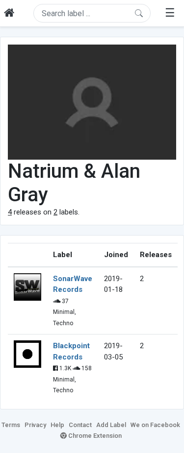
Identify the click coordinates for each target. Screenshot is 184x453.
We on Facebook (155, 425)
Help (57, 425)
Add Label (111, 425)
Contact (80, 425)
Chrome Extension (94, 435)
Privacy (35, 425)
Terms (10, 425)
